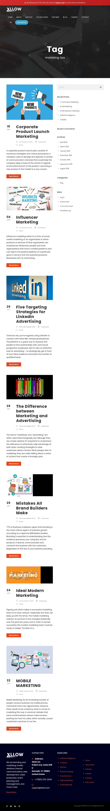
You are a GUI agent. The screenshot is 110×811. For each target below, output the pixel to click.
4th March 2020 (25, 228)
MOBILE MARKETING (28, 683)
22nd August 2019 (26, 691)
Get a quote (22, 22)
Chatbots (63, 763)
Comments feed (66, 206)
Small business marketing (69, 111)
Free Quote (90, 782)
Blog (65, 17)
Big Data (63, 767)
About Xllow (90, 765)
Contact (85, 17)
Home (10, 17)
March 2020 (64, 146)
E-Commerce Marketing (69, 102)
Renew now (60, 3)
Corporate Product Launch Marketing (33, 131)
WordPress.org (65, 211)
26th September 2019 (27, 327)
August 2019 (64, 168)
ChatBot (63, 120)
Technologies (42, 17)
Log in (62, 197)
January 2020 (65, 151)
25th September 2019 (27, 518)
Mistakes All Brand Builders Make (32, 508)
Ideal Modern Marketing (30, 593)
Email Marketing (66, 106)
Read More (13, 176)
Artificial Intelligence (67, 115)
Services (28, 17)
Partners (55, 17)
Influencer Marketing (27, 220)
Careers (74, 17)
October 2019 (65, 160)
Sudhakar (42, 142)
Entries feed (64, 202)
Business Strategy (66, 771)
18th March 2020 (26, 142)
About (19, 17)
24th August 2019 (26, 601)
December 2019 (66, 155)
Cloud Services (65, 776)
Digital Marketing (66, 780)
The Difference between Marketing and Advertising (32, 413)
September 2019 (66, 164)
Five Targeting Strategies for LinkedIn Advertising (31, 314)
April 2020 (63, 142)
